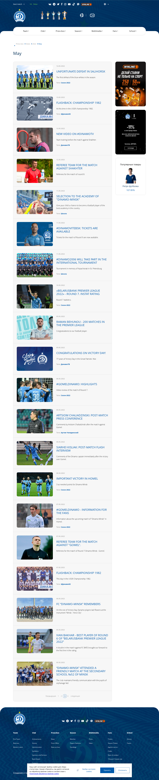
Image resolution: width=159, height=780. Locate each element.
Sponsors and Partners (39, 755)
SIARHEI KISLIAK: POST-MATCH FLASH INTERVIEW (80, 448)
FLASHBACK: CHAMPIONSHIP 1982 (78, 103)
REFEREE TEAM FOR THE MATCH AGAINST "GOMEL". (76, 543)
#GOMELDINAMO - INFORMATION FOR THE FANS (81, 511)
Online (35, 4)
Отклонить (122, 770)
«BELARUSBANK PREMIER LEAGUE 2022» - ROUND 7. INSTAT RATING (78, 292)
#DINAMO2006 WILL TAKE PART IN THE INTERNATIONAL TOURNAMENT (81, 260)
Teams (129, 743)
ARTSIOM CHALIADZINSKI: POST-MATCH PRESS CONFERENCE (82, 416)
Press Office (55, 743)
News (28, 44)
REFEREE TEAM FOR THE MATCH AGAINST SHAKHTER (76, 166)
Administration (37, 747)
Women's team (18, 747)
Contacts (35, 763)
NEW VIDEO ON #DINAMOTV (75, 134)
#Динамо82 (66, 114)
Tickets (110, 739)
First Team (16, 739)
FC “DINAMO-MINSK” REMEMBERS (78, 604)
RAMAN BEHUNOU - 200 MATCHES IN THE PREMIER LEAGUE (80, 323)
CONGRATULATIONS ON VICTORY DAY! (81, 353)
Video (91, 743)
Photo (91, 739)
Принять (107, 770)
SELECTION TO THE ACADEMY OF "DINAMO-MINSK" (77, 197)
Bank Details (36, 759)
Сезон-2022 (65, 83)
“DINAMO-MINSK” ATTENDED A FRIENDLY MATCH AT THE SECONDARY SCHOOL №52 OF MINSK (80, 671)
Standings (73, 747)
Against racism (113, 747)
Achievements (36, 739)
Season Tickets (113, 743)
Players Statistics (75, 743)
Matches (73, 739)
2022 (34, 44)
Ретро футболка (131, 186)
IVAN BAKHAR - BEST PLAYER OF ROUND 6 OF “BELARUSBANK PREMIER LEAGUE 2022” (82, 638)
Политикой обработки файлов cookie (44, 774)
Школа (64, 213)
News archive (55, 747)
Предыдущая (51, 696)
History (34, 743)
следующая (75, 696)
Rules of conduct (113, 755)
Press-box (20, 44)
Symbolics (35, 751)
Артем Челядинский (69, 432)
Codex (110, 751)
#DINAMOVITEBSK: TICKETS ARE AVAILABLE (77, 229)
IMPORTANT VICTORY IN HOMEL (77, 478)
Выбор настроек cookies (88, 770)
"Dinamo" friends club (115, 759)
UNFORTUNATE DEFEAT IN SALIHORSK (80, 71)
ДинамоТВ (65, 145)
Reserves (16, 743)
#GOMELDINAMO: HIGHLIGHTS (76, 384)
